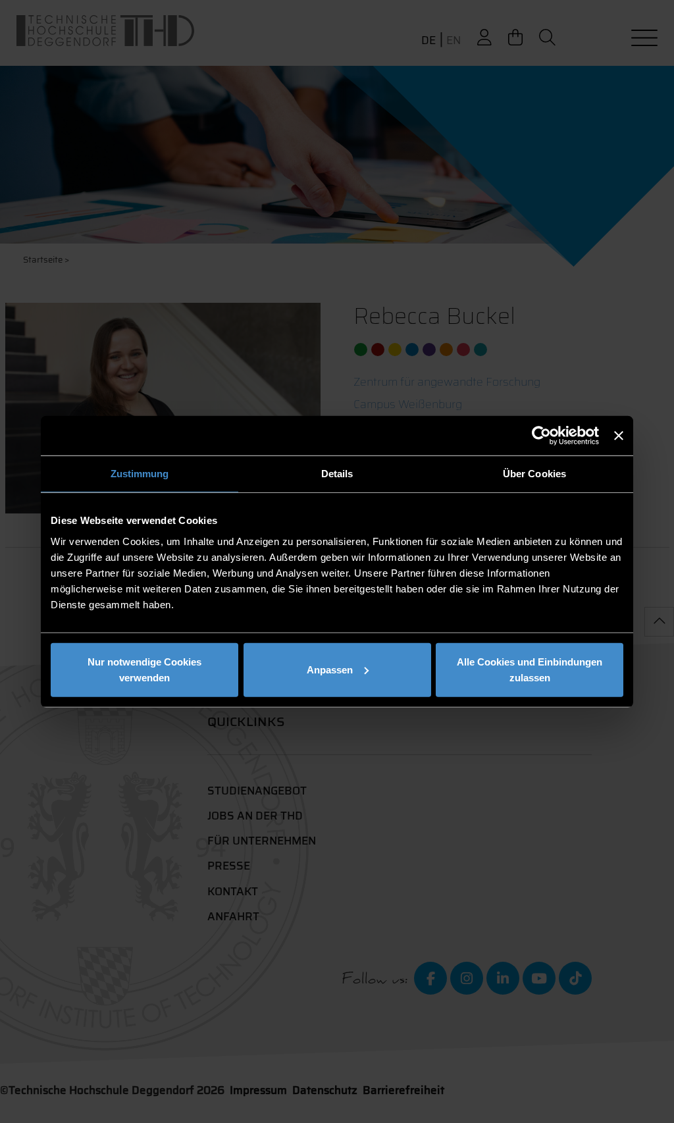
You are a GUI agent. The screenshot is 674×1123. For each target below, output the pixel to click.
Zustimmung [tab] (140, 473)
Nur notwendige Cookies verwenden (144, 669)
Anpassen (330, 669)
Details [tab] (337, 473)
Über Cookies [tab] (534, 473)
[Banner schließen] (618, 435)
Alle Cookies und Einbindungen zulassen (529, 669)
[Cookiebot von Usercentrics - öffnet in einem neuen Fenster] (541, 436)
